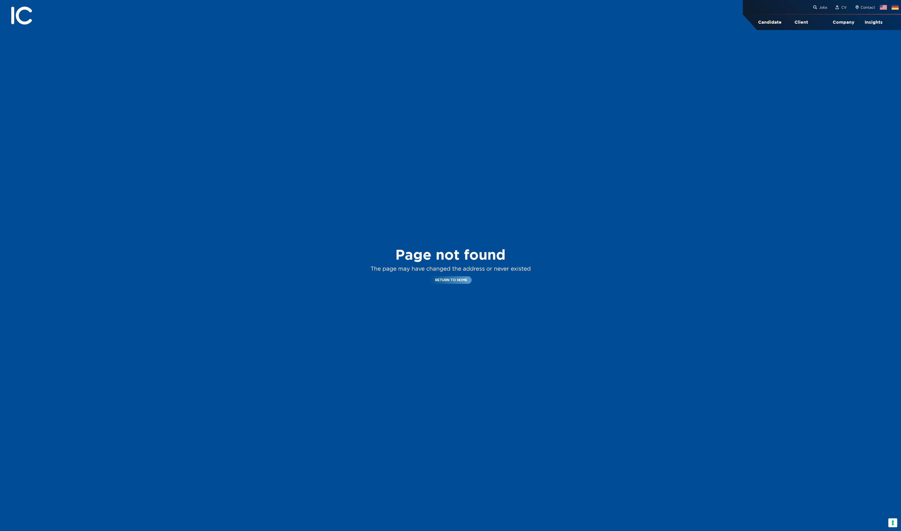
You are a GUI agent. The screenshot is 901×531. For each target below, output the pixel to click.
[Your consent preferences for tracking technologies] (892, 522)
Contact (868, 7)
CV (844, 7)
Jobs (823, 7)
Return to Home (451, 280)
